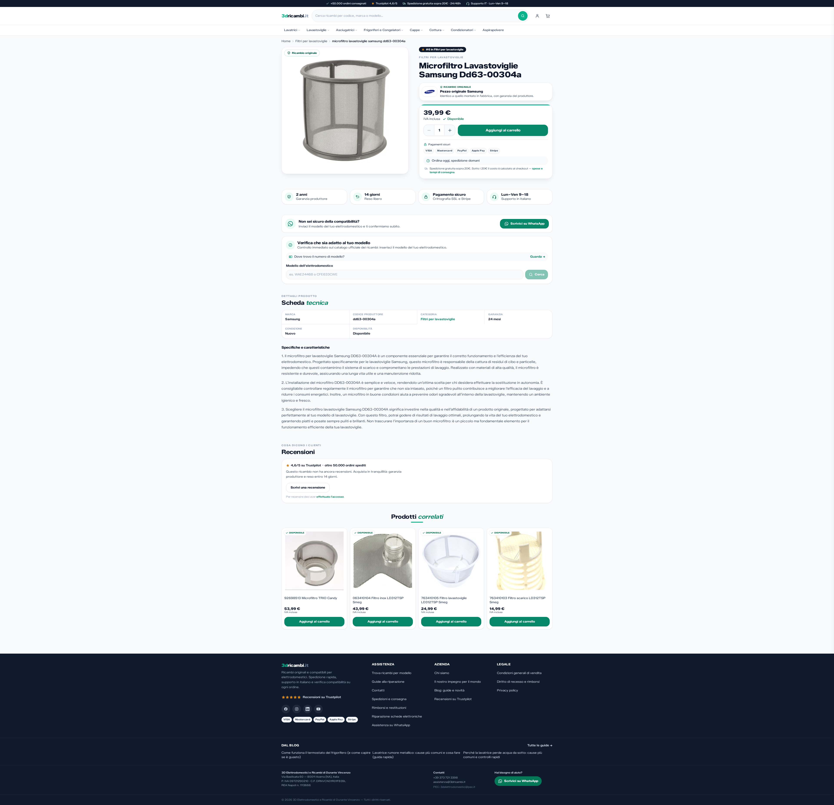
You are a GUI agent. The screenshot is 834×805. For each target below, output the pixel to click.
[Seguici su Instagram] (296, 709)
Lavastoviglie (316, 30)
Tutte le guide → (540, 745)
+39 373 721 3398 (445, 777)
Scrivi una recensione (308, 487)
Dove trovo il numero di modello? (419, 256)
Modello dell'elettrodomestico (309, 266)
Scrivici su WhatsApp (527, 223)
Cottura (435, 30)
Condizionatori (462, 30)
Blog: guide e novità (449, 690)
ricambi (294, 15)
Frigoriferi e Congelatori (382, 30)
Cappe (415, 30)
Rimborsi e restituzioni (389, 708)
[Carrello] (548, 16)
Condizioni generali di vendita (519, 673)
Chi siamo (441, 673)
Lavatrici (290, 30)
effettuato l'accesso (330, 496)
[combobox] (416, 16)
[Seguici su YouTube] (318, 709)
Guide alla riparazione (388, 682)
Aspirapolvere (493, 30)
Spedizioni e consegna (389, 699)
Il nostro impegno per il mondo (457, 682)
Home (286, 41)
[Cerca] (523, 16)
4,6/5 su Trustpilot (306, 465)
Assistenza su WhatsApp (391, 725)
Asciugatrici (345, 30)
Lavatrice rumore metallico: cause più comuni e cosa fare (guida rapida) (416, 755)
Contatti (378, 690)
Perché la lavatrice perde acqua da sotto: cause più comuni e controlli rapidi (502, 755)
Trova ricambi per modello (391, 673)
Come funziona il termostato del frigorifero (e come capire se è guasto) (326, 755)
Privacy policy (507, 690)
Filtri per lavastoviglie (311, 41)
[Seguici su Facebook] (285, 709)
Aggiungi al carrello (503, 130)
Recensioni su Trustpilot (453, 699)
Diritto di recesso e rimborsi (518, 682)
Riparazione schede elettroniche (397, 716)
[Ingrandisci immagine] (345, 110)
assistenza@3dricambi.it (449, 781)
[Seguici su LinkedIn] (307, 709)
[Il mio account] (537, 16)
